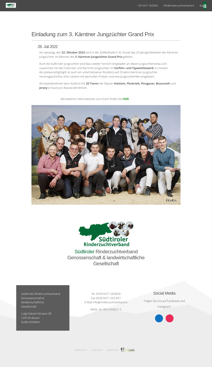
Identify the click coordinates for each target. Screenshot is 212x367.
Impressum (97, 349)
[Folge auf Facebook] (159, 318)
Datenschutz (81, 349)
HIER (126, 99)
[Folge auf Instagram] (170, 318)
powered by (113, 349)
